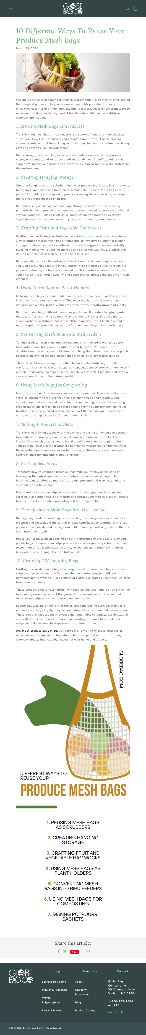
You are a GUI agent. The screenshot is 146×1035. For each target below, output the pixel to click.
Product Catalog (85, 1010)
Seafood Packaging (54, 981)
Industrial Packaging (54, 990)
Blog (78, 1002)
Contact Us (116, 1012)
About (79, 981)
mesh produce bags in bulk (40, 631)
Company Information (82, 992)
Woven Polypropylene (51, 1000)
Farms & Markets (52, 1010)
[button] (11, 8)
